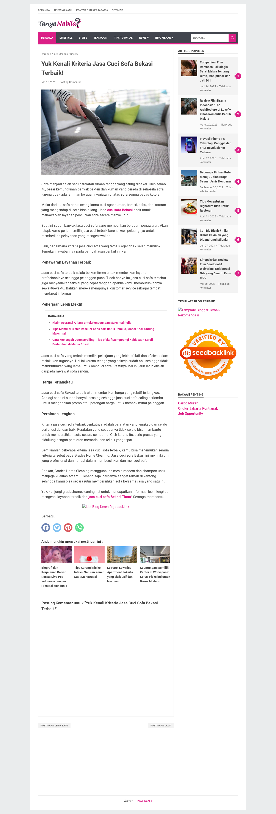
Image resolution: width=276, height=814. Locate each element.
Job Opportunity (190, 414)
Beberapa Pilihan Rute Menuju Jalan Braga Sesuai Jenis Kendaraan (216, 177)
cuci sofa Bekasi (120, 210)
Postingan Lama (161, 725)
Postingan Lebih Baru (54, 725)
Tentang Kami (63, 10)
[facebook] (45, 527)
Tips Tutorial (123, 37)
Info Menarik (164, 37)
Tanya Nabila (144, 801)
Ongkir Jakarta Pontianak (198, 408)
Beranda (44, 10)
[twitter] (57, 527)
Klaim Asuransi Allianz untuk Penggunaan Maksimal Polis (91, 322)
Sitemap (117, 10)
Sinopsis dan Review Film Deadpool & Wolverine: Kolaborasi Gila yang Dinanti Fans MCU (215, 269)
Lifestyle (66, 37)
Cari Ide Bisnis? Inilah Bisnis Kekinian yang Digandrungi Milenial (214, 235)
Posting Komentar (70, 82)
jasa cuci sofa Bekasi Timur (109, 497)
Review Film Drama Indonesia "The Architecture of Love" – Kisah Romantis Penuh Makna (215, 109)
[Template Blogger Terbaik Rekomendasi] (208, 315)
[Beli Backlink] (105, 507)
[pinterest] (68, 527)
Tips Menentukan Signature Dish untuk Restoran (214, 206)
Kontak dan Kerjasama (92, 10)
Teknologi (101, 37)
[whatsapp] (79, 527)
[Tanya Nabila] (59, 23)
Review (144, 37)
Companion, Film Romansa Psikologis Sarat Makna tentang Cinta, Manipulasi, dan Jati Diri (215, 71)
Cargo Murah (188, 403)
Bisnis (83, 37)
